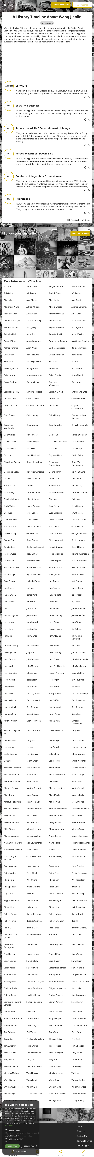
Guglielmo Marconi (35, 547)
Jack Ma (30, 588)
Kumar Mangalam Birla (12, 732)
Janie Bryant (9, 601)
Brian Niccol (77, 375)
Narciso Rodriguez (79, 836)
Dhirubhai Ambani (12, 462)
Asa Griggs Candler (80, 341)
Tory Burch (54, 1059)
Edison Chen (9, 485)
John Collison (32, 659)
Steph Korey (77, 1002)
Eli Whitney (9, 492)
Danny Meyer (32, 441)
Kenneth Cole (10, 714)
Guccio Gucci (9, 547)
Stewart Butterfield (13, 1018)
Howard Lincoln (33, 567)
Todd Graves (32, 1045)
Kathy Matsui (55, 693)
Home (79, 1126)
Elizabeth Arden (33, 492)
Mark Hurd (76, 781)
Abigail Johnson (56, 286)
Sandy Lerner (10, 961)
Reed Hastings (78, 893)
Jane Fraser (76, 595)
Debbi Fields (77, 455)
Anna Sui (30, 334)
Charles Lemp (32, 398)
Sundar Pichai (10, 1025)
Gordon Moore (78, 540)
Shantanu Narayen (35, 981)
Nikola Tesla (32, 849)
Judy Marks (9, 686)
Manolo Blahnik (78, 767)
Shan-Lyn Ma (10, 981)
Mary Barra (9, 795)
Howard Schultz (56, 567)
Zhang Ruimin (55, 1100)
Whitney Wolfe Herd (13, 1086)
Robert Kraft (77, 914)
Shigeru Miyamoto (57, 988)
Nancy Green (55, 836)
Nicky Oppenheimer (80, 842)
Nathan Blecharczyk (13, 842)
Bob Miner (54, 368)
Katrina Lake (10, 700)
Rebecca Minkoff (56, 893)
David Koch (9, 455)
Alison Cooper (10, 313)
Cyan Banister (55, 425)
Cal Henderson (33, 382)
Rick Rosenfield (78, 907)
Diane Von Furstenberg (54, 463)
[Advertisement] (47, 62)
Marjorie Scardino (12, 781)
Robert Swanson (56, 921)
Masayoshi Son (33, 801)
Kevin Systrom (10, 720)
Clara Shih (54, 405)
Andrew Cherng (33, 320)
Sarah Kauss (9, 967)
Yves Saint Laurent (57, 1093)
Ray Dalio (8, 893)
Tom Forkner (10, 1052)
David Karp (76, 448)
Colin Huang (32, 415)
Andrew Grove (55, 320)
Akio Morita (31, 300)
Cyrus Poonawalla (79, 425)
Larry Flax (30, 740)
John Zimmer (32, 673)
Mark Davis (54, 781)
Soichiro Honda (33, 995)
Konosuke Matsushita (76, 722)
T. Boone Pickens (79, 1025)
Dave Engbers (77, 441)
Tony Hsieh (9, 1059)
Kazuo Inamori (33, 700)
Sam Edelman (77, 944)
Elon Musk (54, 499)
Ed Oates (30, 485)
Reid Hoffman (32, 900)
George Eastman (79, 533)
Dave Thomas (10, 448)
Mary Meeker (55, 795)
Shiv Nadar (76, 988)
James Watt (31, 595)
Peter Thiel (31, 873)
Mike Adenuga (78, 822)
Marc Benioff (32, 774)
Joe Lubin (75, 645)
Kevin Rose (76, 714)
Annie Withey (10, 341)
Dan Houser (31, 434)
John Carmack (10, 659)
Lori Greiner (54, 760)
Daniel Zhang (10, 441)
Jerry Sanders (55, 622)
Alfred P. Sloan (33, 307)
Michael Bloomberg (58, 808)
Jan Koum (30, 601)
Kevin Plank (54, 714)
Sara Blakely (32, 961)
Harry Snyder (10, 554)
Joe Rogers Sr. (10, 652)
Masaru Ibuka (77, 795)
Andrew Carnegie (12, 320)
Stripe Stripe (55, 1018)
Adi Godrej (8, 293)
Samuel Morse (55, 954)
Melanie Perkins (11, 808)
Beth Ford (8, 361)
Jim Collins (76, 629)
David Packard (33, 455)
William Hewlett (78, 1086)
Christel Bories (78, 398)
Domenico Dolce (11, 472)
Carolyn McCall (56, 391)
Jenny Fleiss (31, 615)
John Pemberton (78, 666)
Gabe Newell (77, 526)
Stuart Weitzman (79, 1018)
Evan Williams (10, 519)
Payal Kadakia (32, 866)
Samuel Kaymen (33, 954)
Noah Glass (54, 849)
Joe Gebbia (54, 645)
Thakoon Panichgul (35, 1039)
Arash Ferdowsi (33, 341)
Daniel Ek (53, 434)
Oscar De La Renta (34, 856)
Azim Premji (32, 348)
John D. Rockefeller (80, 659)
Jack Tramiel (54, 588)
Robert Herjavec (33, 914)
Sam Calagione (56, 944)
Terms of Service (84, 1141)
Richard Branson (79, 900)
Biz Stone (75, 361)
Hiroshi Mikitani (79, 560)
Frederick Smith (33, 526)
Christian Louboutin (35, 405)
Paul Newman (10, 866)
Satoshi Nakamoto (57, 967)
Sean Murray (10, 974)
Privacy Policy (83, 1145)
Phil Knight (31, 880)
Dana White (9, 434)
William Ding (32, 1086)
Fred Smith (54, 526)
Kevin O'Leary (32, 714)
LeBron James (77, 740)
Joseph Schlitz (77, 673)
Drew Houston (33, 478)
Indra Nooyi (9, 574)
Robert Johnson (56, 914)
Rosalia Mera (32, 927)
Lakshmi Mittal (33, 730)
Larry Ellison (10, 740)
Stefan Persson (56, 1002)
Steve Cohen (9, 1011)
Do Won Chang (78, 472)
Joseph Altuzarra (56, 673)
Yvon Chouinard (78, 1093)
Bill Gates (53, 361)
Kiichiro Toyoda (33, 720)
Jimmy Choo (31, 636)
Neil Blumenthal (34, 842)
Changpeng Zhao (79, 391)
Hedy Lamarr (32, 554)
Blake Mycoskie (11, 368)
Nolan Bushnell (78, 849)
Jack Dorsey (76, 581)
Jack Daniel (54, 581)
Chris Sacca (54, 398)
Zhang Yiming (77, 1100)
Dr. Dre (7, 478)
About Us (81, 1131)
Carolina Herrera (34, 391)
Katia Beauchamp (79, 693)
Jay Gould (75, 601)
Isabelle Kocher (33, 581)
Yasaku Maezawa (34, 1093)
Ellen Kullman (32, 499)
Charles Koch (10, 398)
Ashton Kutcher (11, 348)
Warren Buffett (78, 1080)
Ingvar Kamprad (33, 574)
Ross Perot (54, 927)
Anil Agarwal (77, 327)
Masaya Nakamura (12, 801)
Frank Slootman (56, 519)
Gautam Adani (55, 533)
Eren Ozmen (77, 506)
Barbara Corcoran (57, 348)
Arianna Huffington (58, 341)
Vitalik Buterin (56, 1073)
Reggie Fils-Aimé (11, 900)
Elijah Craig (76, 485)
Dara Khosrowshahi (58, 441)
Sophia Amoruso (56, 995)
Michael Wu (76, 815)
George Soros (10, 540)
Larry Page (54, 740)
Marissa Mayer (78, 774)
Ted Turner (31, 1032)
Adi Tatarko (31, 293)
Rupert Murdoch (33, 934)
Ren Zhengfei (55, 900)
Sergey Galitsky (78, 974)
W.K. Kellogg (9, 1093)
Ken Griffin (54, 700)
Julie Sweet (9, 693)
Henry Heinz (9, 560)
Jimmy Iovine (55, 636)
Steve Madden (55, 1011)
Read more (9, 1126)
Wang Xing (54, 1080)
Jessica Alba (31, 629)
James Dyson (10, 595)
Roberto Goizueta (34, 921)
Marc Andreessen (12, 774)
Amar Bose (76, 313)
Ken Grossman (78, 700)
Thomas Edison (56, 1039)
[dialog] (20, 1127)
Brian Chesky (55, 375)
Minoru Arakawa (56, 829)
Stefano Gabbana (34, 1002)
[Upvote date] (85, 97)
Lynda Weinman (78, 760)
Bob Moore (76, 368)
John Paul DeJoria (57, 666)
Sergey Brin (54, 974)
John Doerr (54, 659)
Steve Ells (30, 1011)
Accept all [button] (12, 1146)
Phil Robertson (78, 880)
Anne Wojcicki (55, 334)
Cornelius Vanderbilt (9, 426)
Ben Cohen (9, 354)
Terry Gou (76, 1032)
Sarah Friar (76, 961)
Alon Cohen (31, 313)
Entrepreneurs (47, 23)
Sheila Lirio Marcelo (80, 981)
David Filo (30, 448)
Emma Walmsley (33, 506)
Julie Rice (75, 686)
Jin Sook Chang (11, 645)
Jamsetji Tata (55, 595)
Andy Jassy (31, 327)
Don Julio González (35, 472)
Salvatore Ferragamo (9, 946)
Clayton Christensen (77, 407)
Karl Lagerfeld (33, 693)
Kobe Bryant (54, 720)
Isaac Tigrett (10, 581)
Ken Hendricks (10, 707)
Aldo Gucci (76, 300)
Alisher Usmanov (79, 307)
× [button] (36, 1103)
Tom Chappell (77, 1045)
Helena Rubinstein (80, 554)
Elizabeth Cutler (56, 492)
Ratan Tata (76, 886)
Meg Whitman (77, 801)
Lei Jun (29, 747)
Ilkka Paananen (78, 567)
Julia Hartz (54, 686)
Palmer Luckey (55, 856)
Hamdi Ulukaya (56, 547)
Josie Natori (9, 679)
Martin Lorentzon (57, 788)
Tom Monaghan (33, 1052)
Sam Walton (76, 954)
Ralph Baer (54, 886)
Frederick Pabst (11, 526)
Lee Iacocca (9, 747)
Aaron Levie (31, 286)
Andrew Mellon (78, 320)
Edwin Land (54, 485)
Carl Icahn (76, 382)
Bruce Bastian (10, 382)
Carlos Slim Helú (11, 391)
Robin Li (75, 921)
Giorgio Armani (56, 540)
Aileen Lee (9, 300)
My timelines (82, 5)
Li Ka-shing (54, 754)
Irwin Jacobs (54, 574)
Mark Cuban (32, 781)
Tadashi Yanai (55, 1025)
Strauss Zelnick (33, 1018)
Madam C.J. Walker (12, 767)
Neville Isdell (55, 842)
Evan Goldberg (55, 513)
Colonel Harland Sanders (79, 417)
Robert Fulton (10, 914)
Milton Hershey (33, 829)
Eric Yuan (8, 513)
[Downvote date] (89, 97)
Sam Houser (9, 954)
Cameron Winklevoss (54, 383)
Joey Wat (30, 652)
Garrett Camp (10, 533)
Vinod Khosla (32, 1073)
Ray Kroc (30, 893)
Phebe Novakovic (79, 873)
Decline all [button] (29, 1146)
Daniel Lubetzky (79, 434)
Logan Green (32, 760)
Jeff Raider (31, 608)
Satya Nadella (77, 967)
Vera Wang (76, 1066)
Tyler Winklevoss (34, 1066)
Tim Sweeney (10, 1045)
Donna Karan (55, 472)
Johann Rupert (78, 652)
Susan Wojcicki (33, 1025)
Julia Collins (31, 686)
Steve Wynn (76, 1011)
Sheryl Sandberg (34, 988)
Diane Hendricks (34, 462)
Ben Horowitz (32, 354)
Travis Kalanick (11, 1066)
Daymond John (55, 455)
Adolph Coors (55, 293)
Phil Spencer (10, 886)
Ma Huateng (54, 767)
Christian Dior (10, 405)
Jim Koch (8, 636)
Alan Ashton (54, 300)
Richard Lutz (54, 907)
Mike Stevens (10, 829)
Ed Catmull (76, 478)
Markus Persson (11, 788)
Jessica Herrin (55, 629)
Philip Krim (9, 880)
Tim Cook (75, 1039)
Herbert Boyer (33, 560)
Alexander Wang (11, 307)
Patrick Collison (78, 856)
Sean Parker (32, 974)
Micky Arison (55, 822)
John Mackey (32, 666)
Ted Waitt (53, 1032)
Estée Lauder (32, 513)
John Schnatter (11, 673)
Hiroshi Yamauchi (12, 567)
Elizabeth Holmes (79, 492)
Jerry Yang (76, 622)
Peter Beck (54, 866)
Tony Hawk (76, 1052)
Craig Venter (32, 425)
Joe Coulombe (32, 645)
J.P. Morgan (54, 679)
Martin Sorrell (78, 788)
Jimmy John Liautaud (76, 637)
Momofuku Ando (11, 836)
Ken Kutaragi (32, 707)
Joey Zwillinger (56, 652)
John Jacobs (9, 666)
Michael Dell (10, 815)
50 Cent (7, 286)
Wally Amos (76, 1073)
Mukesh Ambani (33, 836)
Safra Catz (53, 934)
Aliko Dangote (55, 307)
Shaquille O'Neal (57, 981)
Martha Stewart (33, 788)
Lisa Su (7, 760)
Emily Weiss (76, 499)
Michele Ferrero (11, 822)
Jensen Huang (55, 615)
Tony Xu (30, 1059)
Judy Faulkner (77, 679)
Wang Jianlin (32, 1080)
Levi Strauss (32, 754)
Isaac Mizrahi (77, 574)
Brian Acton (9, 375)
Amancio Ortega (56, 313)
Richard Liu (9, 907)
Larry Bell (76, 730)
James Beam (77, 588)
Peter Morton (10, 873)
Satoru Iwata (32, 967)
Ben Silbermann (56, 354)
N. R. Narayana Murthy (11, 858)
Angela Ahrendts (56, 327)
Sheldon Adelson (11, 988)
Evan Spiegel (77, 513)
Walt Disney (9, 1080)
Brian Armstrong (34, 375)
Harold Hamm (77, 547)
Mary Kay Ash (32, 795)
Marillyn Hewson (57, 774)
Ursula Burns (55, 1066)
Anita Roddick (10, 334)
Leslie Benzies (10, 754)
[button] (21, 1151)
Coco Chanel (9, 415)
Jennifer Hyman (78, 608)
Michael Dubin (56, 815)
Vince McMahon (11, 1073)
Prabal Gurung (33, 886)
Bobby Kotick (32, 368)
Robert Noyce (10, 921)
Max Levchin (54, 801)
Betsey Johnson (33, 361)
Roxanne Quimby (79, 927)
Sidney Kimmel (11, 995)
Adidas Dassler (78, 286)
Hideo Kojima (55, 560)
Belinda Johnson (79, 348)
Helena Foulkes (56, 554)
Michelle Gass (32, 822)
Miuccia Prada (77, 829)
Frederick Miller (78, 519)
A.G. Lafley (76, 293)
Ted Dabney (9, 1032)
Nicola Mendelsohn (13, 849)
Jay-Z (6, 608)
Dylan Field (54, 478)
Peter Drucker (77, 866)
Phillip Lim (54, 880)
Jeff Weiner (54, 608)
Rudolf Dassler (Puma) (11, 936)
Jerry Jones (9, 622)
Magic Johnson (33, 767)
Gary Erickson (32, 533)
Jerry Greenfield (78, 615)
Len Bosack (54, 747)
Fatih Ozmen (32, 519)
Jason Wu (53, 601)
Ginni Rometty (33, 540)
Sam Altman (31, 944)
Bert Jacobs (76, 354)
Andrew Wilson (11, 327)
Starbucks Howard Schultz (12, 1003)
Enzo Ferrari (54, 506)
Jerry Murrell (32, 622)
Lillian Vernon (78, 754)
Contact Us (82, 1136)
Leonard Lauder (78, 747)
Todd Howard (55, 1045)
